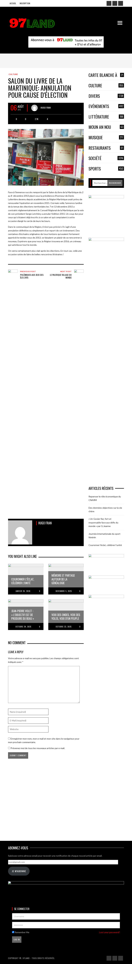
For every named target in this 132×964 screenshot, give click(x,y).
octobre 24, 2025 (23, 626)
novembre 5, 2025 (64, 591)
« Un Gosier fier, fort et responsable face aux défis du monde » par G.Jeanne (103, 522)
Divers (106, 96)
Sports (106, 168)
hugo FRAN (46, 107)
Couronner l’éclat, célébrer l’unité (105, 545)
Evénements (106, 106)
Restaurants (106, 148)
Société (106, 158)
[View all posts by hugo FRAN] (34, 108)
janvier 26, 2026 (22, 591)
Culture (13, 74)
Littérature (106, 116)
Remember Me (21, 932)
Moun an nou (106, 127)
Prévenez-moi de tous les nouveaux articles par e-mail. (38, 748)
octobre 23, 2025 (63, 626)
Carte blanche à (106, 75)
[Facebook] (109, 3)
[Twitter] (120, 3)
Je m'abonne (19, 871)
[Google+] (114, 3)
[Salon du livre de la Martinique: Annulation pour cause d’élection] (46, 157)
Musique (106, 137)
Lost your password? (109, 932)
